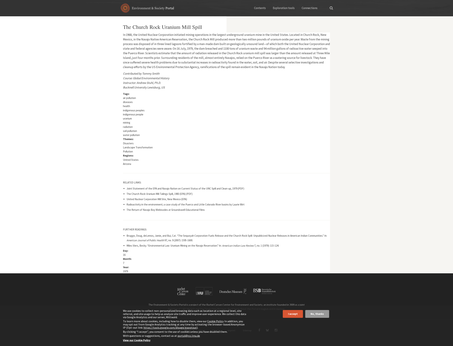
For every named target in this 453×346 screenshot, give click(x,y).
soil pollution (130, 131)
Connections (309, 8)
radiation (128, 127)
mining (126, 122)
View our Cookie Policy (136, 340)
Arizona (127, 164)
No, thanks (317, 314)
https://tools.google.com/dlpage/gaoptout (170, 327)
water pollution (131, 135)
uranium (127, 118)
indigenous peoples (134, 110)
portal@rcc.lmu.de (188, 335)
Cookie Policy (215, 321)
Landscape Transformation (138, 147)
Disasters (128, 143)
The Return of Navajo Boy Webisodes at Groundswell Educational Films (166, 209)
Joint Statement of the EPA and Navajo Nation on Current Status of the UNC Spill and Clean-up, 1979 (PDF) (185, 188)
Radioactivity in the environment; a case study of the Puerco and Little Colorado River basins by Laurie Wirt (186, 204)
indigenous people (133, 114)
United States (131, 159)
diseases (128, 102)
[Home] (147, 9)
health (126, 106)
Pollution (128, 151)
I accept (293, 314)
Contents (260, 8)
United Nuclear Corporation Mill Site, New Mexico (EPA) (157, 199)
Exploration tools (284, 8)
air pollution (129, 98)
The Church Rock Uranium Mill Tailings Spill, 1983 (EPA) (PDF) (160, 194)
